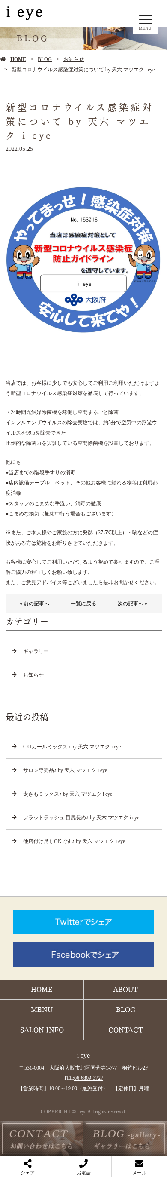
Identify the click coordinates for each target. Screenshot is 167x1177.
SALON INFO (42, 1030)
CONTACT (125, 1030)
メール (139, 1172)
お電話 (84, 1172)
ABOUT (125, 989)
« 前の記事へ (34, 604)
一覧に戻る (83, 604)
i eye (83, 1055)
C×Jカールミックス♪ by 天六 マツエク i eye (72, 747)
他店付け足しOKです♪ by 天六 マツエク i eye (74, 841)
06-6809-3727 (88, 1078)
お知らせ (73, 59)
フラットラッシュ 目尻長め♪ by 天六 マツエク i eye (81, 818)
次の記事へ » (132, 604)
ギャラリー (36, 651)
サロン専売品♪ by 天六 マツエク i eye (65, 770)
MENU (42, 1009)
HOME (18, 59)
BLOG (45, 59)
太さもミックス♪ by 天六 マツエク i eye (67, 794)
